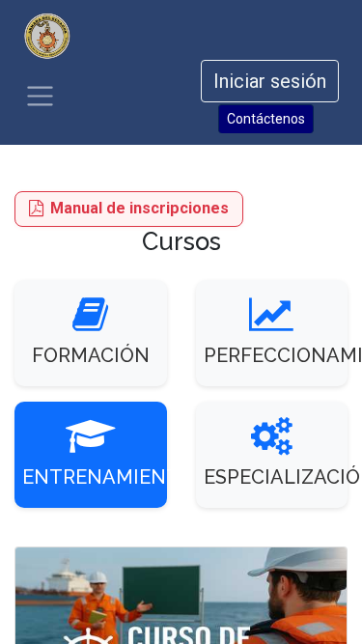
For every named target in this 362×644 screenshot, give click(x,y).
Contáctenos (266, 118)
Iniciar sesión (269, 81)
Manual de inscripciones (139, 208)
